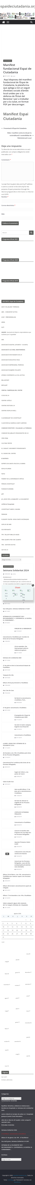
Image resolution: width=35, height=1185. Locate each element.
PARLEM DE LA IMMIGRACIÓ (23, 628)
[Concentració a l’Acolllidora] (7, 736)
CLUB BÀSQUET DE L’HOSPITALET (11, 418)
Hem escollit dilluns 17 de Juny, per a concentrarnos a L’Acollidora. (23, 791)
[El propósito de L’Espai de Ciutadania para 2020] (7, 717)
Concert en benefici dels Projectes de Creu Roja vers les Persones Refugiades (23, 832)
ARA (2, 339)
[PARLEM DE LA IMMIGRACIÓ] (7, 630)
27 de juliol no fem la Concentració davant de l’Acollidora (16, 666)
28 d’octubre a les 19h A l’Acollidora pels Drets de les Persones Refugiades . (17, 754)
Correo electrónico (8, 205)
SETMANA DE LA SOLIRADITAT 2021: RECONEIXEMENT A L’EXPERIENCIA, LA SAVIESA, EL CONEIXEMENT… (17, 618)
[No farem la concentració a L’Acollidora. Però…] (7, 700)
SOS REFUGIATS (6, 529)
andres (14, 574)
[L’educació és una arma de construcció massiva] (7, 854)
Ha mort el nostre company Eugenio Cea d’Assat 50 (23, 726)
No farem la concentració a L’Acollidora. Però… (23, 699)
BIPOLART (4, 385)
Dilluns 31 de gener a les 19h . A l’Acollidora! (14, 1137)
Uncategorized (7, 60)
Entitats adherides (6, 1080)
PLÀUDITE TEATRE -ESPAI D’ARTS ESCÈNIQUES (15, 519)
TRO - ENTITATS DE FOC (8, 545)
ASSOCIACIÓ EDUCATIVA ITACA (10, 360)
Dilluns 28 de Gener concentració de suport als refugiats (17, 887)
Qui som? (4, 1077)
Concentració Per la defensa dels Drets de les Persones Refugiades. (16, 763)
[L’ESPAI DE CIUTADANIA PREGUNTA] (7, 814)
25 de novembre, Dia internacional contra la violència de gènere (21, 648)
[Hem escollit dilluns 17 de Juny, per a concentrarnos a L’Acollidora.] (7, 792)
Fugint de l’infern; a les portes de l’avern (21, 773)
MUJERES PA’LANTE (15, 370)
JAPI (2, 494)
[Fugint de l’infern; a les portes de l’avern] (7, 774)
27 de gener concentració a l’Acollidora (14, 707)
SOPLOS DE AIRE (6, 524)
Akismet (4, 192)
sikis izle (4, 1120)
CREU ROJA (4, 438)
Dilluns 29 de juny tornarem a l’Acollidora (15, 683)
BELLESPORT (5, 380)
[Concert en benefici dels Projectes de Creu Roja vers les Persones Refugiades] (7, 834)
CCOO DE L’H (5, 395)
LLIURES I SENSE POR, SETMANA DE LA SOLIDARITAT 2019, (14, 744)
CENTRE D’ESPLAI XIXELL (8, 410)
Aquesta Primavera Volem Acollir (22, 843)
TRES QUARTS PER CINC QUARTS (11, 539)
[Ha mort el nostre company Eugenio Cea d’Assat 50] (7, 727)
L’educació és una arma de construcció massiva (23, 852)
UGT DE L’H (4, 550)
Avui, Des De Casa (8, 690)
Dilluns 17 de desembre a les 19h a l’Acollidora (17, 895)
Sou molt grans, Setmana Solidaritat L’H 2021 (16, 609)
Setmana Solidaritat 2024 (16, 570)
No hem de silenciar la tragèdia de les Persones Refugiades (22, 802)
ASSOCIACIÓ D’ (5, 355)
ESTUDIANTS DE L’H (16, 355)
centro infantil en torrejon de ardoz (12, 1114)
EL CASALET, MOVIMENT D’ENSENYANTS (13, 448)
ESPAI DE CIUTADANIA (8, 566)
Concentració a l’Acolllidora (23, 735)
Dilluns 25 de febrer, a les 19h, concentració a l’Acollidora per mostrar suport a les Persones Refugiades (17, 876)
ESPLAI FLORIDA (6, 468)
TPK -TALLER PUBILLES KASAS (10, 534)
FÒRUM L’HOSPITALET (8, 484)
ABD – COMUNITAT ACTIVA (9, 312)
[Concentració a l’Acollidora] (7, 824)
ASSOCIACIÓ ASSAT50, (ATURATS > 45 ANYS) (14, 345)
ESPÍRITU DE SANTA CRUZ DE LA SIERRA (13, 463)
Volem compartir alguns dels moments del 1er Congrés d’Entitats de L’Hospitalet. (15, 904)
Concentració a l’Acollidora (23, 822)
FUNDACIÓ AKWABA (7, 489)
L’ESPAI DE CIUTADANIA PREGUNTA (22, 813)
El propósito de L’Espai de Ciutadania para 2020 (22, 716)
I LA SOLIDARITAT (23, 499)
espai (14, 76)
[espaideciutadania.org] (3, 22)
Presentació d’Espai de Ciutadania (15, 128)
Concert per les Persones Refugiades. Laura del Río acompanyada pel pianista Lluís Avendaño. (22, 864)
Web (2, 214)
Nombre (4, 197)
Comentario (6, 160)
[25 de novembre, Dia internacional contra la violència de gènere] (7, 649)
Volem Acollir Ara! (8, 781)
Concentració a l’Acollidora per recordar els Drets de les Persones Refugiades (16, 638)
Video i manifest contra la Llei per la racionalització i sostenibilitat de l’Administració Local (19, 135)
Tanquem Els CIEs (8, 675)
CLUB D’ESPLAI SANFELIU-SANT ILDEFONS (14, 423)
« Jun (2, 942)
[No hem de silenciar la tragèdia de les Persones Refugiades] (7, 804)
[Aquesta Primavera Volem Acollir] (7, 844)
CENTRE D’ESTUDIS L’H (8, 405)
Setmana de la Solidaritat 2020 (12, 658)
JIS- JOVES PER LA (6, 499)
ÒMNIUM (4, 514)
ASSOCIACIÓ (5, 370)
